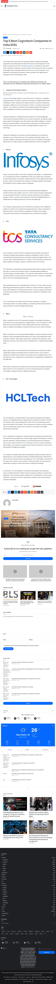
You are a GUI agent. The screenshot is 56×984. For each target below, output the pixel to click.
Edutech (5, 887)
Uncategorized (5, 913)
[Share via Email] (38, 492)
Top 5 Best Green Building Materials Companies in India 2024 (26, 678)
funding (47, 931)
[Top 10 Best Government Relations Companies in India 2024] (7, 696)
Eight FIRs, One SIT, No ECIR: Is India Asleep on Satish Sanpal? (45, 601)
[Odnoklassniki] (27, 52)
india (3, 933)
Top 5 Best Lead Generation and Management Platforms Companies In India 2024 (31, 669)
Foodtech (5, 892)
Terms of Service (21, 977)
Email (4, 639)
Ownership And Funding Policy (11, 979)
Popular (10, 749)
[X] (7, 52)
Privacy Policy (14, 977)
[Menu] (1, 6)
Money (4, 868)
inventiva (11, 933)
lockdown (17, 933)
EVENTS (3, 874)
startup (36, 933)
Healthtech (5, 896)
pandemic (31, 933)
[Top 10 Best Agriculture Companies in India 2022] (7, 765)
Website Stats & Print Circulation (39, 977)
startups (41, 933)
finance (43, 931)
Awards (50, 979)
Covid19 (25, 931)
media (22, 933)
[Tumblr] (14, 52)
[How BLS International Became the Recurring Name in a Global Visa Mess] (10, 595)
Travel (4, 904)
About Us (8, 977)
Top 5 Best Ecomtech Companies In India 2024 (22, 662)
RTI (2, 881)
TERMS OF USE (50, 977)
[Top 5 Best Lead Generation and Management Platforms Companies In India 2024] (7, 672)
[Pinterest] (17, 52)
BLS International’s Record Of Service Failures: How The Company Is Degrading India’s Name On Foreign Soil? (40, 838)
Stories (3, 906)
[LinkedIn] (11, 52)
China (8, 931)
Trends (9, 34)
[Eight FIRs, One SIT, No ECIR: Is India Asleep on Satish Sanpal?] (45, 595)
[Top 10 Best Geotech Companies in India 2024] (7, 689)
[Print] (42, 492)
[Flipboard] (37, 486)
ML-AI (4, 898)
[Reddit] (21, 52)
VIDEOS (3, 915)
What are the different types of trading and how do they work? (13, 836)
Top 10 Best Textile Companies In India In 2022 (23, 773)
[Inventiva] (10, 6)
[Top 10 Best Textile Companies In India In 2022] (7, 775)
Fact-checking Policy (23, 979)
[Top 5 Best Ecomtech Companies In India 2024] (7, 664)
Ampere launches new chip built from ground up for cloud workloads (28, 769)
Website (31, 639)
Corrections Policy (39, 979)
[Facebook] (4, 52)
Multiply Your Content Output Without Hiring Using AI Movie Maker (23, 1)
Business (4, 857)
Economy (5, 862)
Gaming (4, 894)
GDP (4, 866)
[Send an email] (10, 48)
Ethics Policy (31, 979)
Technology (5, 902)
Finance (4, 864)
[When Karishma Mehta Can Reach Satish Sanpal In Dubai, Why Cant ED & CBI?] (28, 595)
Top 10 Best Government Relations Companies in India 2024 (26, 693)
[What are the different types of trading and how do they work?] (15, 827)
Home (5, 34)
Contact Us (28, 977)
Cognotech (30, 66)
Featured (4, 877)
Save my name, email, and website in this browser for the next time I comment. (21, 645)
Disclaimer (46, 979)
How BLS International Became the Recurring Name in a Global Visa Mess (10, 602)
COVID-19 (20, 931)
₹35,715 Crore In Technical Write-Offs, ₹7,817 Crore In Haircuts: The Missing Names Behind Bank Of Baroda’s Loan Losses (18, 524)
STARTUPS (4, 885)
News (26, 933)
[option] (28, 524)
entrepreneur (37, 931)
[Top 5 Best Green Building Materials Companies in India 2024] (7, 681)
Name (4, 633)
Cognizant (6, 98)
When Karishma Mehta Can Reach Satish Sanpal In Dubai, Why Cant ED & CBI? (27, 602)
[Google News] (25, 486)
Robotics (5, 900)
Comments (45, 749)
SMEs (4, 870)
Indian (7, 933)
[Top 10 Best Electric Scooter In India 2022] (7, 781)
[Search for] (54, 6)
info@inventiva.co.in (30, 967)
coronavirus (13, 931)
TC (45, 933)
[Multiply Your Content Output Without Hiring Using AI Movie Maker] (41, 804)
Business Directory (27, 981)
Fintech (4, 889)
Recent (27, 749)
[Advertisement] (28, 21)
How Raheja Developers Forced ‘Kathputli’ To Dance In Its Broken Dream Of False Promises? (14, 814)
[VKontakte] (24, 52)
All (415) (28, 703)
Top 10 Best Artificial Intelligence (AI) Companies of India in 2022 (27, 754)
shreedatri (8, 48)
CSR (4, 977)
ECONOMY (31, 931)
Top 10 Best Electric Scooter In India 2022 (21, 779)
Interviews (4, 879)
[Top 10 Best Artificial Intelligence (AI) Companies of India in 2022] (7, 757)
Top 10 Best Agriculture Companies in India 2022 (23, 763)
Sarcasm (4, 883)
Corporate (5, 859)
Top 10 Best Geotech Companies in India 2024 (22, 687)
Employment (4, 872)
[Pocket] (30, 52)
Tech (3, 909)
